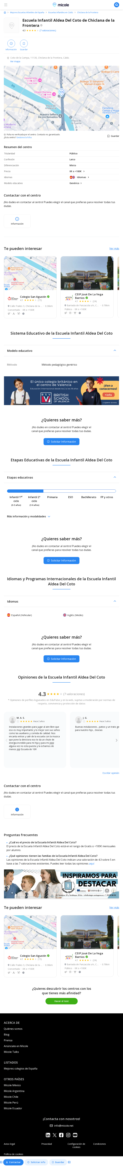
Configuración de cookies (76, 1145)
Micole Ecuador (13, 1108)
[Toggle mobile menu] (6, 5)
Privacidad (46, 1143)
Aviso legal (9, 1143)
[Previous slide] (6, 740)
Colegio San (33, 297)
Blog (6, 1034)
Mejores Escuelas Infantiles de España (27, 12)
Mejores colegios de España (20, 1068)
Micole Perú (11, 1102)
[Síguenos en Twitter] (55, 1135)
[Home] (5, 12)
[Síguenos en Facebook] (61, 1135)
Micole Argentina (14, 1091)
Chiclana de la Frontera (87, 12)
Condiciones (99, 1143)
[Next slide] (117, 740)
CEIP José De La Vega (89, 296)
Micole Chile (11, 1097)
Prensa (8, 1040)
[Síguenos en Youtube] (75, 1135)
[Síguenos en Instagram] (68, 1135)
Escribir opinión (110, 772)
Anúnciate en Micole (16, 1046)
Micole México (12, 1085)
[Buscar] (116, 4)
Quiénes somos (13, 1029)
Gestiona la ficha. (24, 137)
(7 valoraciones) (48, 30)
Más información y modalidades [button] (26, 516)
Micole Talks (11, 1052)
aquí (91, 863)
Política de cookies (13, 1154)
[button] (61, 350)
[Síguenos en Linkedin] (48, 1135)
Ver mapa (15, 61)
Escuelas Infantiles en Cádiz (60, 12)
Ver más (114, 248)
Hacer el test (61, 1001)
